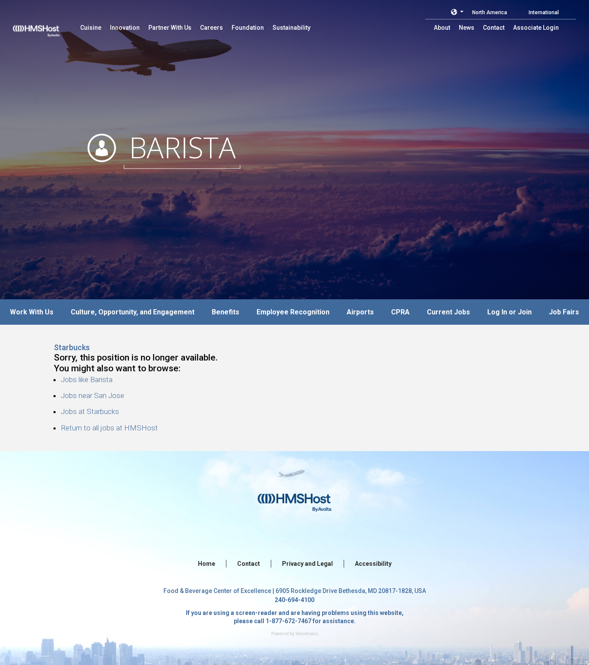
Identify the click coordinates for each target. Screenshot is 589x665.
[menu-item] (90, 28)
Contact (248, 563)
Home (206, 563)
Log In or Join (509, 312)
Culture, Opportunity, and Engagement (132, 312)
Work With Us (31, 312)
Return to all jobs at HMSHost (109, 427)
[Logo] (44, 26)
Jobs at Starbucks (90, 411)
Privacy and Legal (307, 563)
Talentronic (306, 633)
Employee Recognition (293, 312)
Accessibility (373, 563)
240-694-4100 (294, 599)
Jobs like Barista (87, 379)
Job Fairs (564, 312)
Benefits (225, 312)
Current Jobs (448, 312)
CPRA (400, 312)
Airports (360, 312)
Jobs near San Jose (92, 395)
